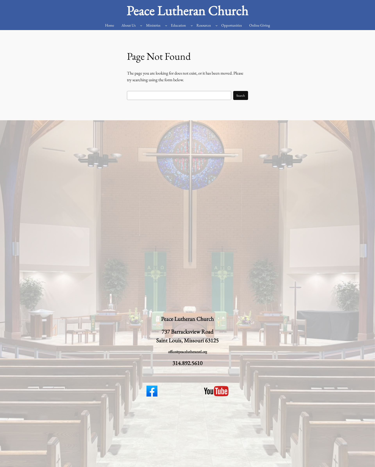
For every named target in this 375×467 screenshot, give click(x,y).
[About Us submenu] (141, 25)
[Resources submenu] (216, 25)
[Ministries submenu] (166, 25)
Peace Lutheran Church (187, 10)
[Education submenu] (192, 25)
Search (240, 95)
